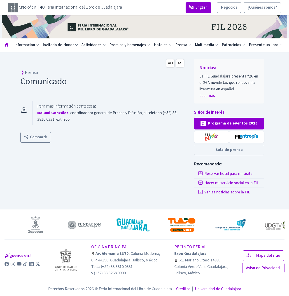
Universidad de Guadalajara (216, 289)
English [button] (201, 7)
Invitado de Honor (58, 45)
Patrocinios (231, 45)
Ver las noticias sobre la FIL (227, 192)
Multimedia (204, 45)
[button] (229, 123)
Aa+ (170, 63)
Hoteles (161, 45)
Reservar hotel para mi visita (228, 173)
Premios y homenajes (127, 45)
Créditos (182, 289)
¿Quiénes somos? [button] (262, 7)
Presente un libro (263, 45)
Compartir (38, 137)
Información (24, 45)
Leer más (207, 96)
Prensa (181, 45)
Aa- (180, 63)
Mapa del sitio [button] (268, 255)
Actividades (92, 45)
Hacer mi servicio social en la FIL (231, 183)
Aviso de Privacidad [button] (263, 268)
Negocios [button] (229, 7)
